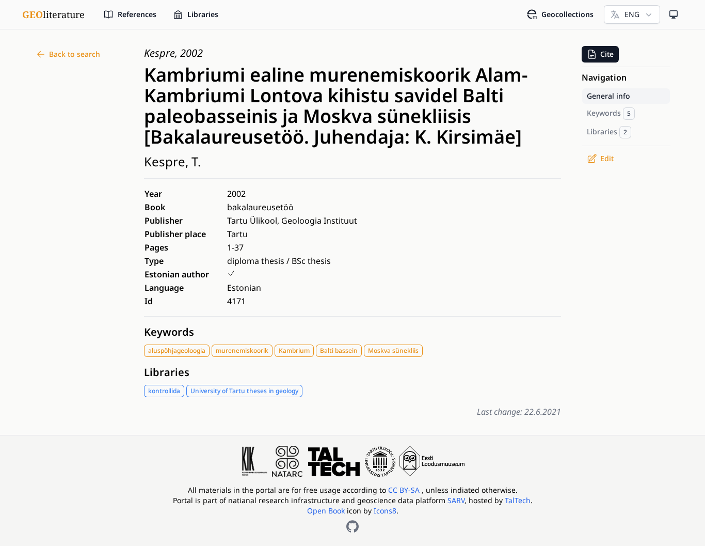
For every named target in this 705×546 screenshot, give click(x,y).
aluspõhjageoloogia (176, 350)
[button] (600, 54)
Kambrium (294, 350)
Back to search (74, 54)
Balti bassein (339, 350)
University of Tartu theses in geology (244, 390)
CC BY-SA (405, 490)
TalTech (518, 500)
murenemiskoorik (242, 350)
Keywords (169, 332)
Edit (607, 158)
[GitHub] (352, 526)
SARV (455, 500)
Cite (607, 54)
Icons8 (385, 511)
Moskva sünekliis (393, 350)
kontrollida (164, 390)
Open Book (326, 511)
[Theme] (673, 14)
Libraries (166, 372)
